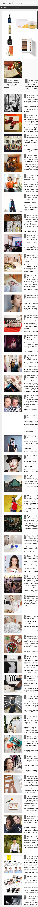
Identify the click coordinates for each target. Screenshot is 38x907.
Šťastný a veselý (12, 80)
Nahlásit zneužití (34, 906)
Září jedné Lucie (32, 356)
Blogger (28, 906)
